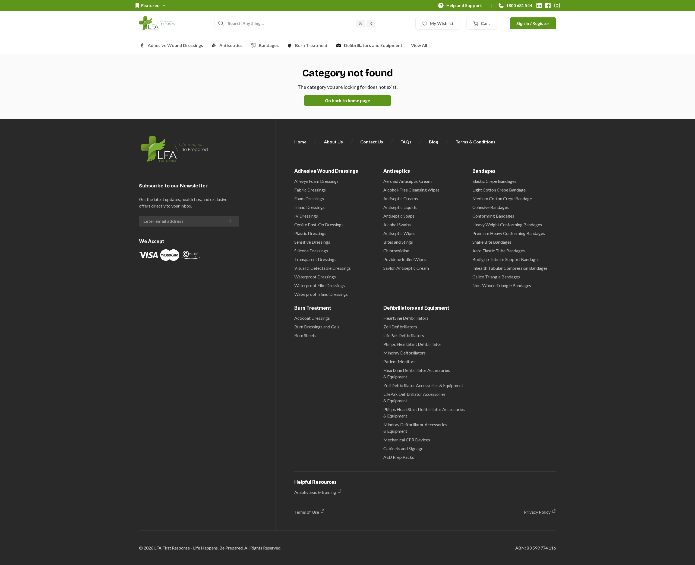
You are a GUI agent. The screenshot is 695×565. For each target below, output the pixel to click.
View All (419, 45)
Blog (433, 141)
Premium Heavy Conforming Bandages (508, 233)
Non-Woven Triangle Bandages (501, 285)
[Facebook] (548, 5)
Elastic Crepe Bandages (494, 181)
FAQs (406, 141)
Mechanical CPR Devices (406, 439)
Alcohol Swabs (397, 224)
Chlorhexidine (396, 250)
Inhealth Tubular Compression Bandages (510, 268)
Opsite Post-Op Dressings (318, 224)
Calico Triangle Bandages (496, 276)
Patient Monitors (399, 361)
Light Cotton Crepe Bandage (499, 189)
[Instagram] (557, 5)
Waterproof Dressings (315, 276)
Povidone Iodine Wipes (404, 259)
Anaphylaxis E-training (315, 492)
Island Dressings (309, 207)
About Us (333, 141)
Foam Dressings (309, 198)
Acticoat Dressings (312, 318)
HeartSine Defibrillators (405, 318)
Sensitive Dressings (312, 241)
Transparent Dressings (315, 259)
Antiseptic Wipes (399, 233)
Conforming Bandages (493, 215)
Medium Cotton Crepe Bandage (502, 198)
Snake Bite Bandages (491, 241)
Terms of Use (306, 511)
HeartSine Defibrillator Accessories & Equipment (416, 373)
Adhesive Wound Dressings (175, 45)
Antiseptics (230, 45)
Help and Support (464, 5)
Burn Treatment (311, 45)
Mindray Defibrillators (404, 352)
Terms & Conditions (475, 141)
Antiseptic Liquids (400, 207)
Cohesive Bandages (490, 207)
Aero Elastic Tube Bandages (498, 250)
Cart (485, 23)
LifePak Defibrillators (403, 335)
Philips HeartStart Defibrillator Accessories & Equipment (424, 412)
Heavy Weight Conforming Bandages (507, 224)
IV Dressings (306, 215)
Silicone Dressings (311, 250)
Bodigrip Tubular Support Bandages (505, 259)
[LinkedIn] (539, 5)
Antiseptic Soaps (399, 215)
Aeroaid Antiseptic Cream (407, 181)
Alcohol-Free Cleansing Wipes (411, 189)
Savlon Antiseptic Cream (406, 268)
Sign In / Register (532, 23)
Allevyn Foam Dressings (316, 181)
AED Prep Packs (398, 457)
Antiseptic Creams (400, 198)
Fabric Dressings (310, 189)
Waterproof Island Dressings (321, 294)
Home (300, 141)
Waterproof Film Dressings (319, 285)
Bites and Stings (398, 241)
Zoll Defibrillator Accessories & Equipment (423, 385)
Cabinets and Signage (403, 448)
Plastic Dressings (310, 233)
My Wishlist (442, 23)
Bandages (269, 45)
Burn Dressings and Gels (316, 326)
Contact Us (371, 141)
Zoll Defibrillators (400, 326)
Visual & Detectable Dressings (322, 268)
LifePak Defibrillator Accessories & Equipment (414, 397)
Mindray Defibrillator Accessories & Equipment (415, 428)
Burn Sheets (305, 335)
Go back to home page (347, 100)
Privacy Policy (537, 511)
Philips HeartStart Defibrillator (412, 344)
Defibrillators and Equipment (373, 45)
